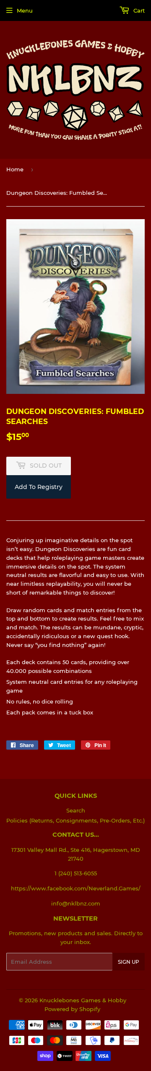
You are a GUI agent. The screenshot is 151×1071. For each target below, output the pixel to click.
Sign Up (128, 962)
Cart (138, 10)
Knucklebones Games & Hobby (82, 1000)
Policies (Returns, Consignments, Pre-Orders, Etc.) (75, 820)
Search (75, 810)
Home (14, 169)
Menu (25, 10)
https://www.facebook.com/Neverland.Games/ (76, 888)
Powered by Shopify (72, 1009)
